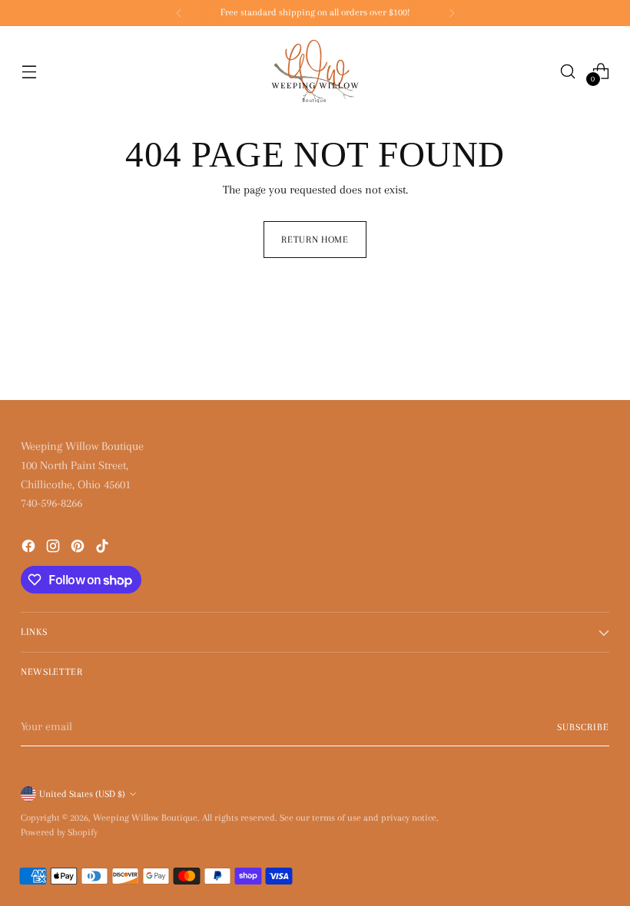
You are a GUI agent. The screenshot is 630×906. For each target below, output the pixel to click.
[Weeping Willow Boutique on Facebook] (30, 549)
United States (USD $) (82, 794)
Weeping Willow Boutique (145, 817)
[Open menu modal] (29, 71)
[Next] (452, 13)
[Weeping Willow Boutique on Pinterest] (79, 549)
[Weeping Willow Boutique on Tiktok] (103, 549)
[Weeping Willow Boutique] (315, 71)
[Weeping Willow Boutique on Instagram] (54, 549)
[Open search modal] (568, 71)
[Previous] (179, 13)
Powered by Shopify (59, 832)
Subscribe (583, 727)
